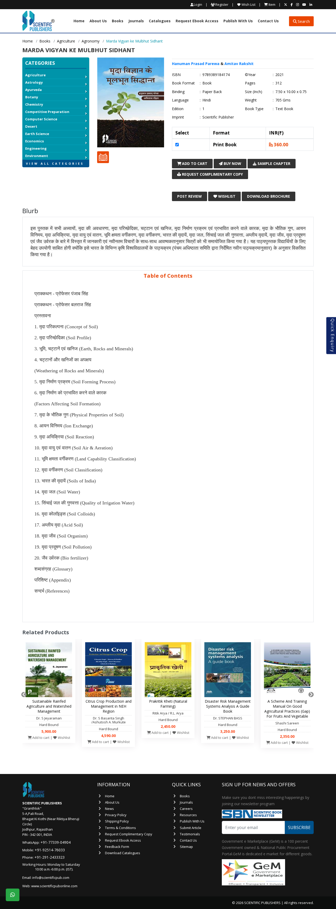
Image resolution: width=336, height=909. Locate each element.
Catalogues (160, 21)
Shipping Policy (117, 821)
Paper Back (212, 92)
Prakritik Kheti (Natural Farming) (168, 704)
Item (271, 4)
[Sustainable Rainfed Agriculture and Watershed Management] (48, 671)
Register (221, 4)
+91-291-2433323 (49, 857)
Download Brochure (268, 196)
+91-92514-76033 (50, 849)
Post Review (189, 196)
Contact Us (268, 21)
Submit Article (190, 827)
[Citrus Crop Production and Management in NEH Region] (108, 671)
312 (278, 83)
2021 (279, 75)
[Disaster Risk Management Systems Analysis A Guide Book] (227, 671)
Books (117, 21)
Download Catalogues (122, 853)
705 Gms (283, 100)
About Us (98, 21)
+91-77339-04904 (55, 842)
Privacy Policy (116, 815)
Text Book (284, 109)
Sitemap (186, 846)
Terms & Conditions (120, 827)
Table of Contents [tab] (168, 275)
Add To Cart (194, 163)
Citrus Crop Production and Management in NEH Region (109, 706)
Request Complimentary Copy (212, 174)
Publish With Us (238, 21)
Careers (186, 808)
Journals (136, 21)
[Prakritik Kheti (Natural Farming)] (168, 671)
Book (207, 83)
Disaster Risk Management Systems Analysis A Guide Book (228, 706)
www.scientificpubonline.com (54, 886)
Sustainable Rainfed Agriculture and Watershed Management (49, 706)
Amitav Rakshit (239, 63)
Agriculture (66, 41)
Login (198, 5)
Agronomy (90, 41)
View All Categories (55, 163)
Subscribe (299, 827)
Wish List (248, 4)
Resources (188, 815)
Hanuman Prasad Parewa (195, 63)
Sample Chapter (273, 163)
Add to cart (40, 737)
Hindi (206, 100)
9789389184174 (216, 75)
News (109, 808)
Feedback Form (117, 846)
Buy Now (232, 163)
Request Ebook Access (197, 21)
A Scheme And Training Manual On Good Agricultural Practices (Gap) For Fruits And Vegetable (287, 709)
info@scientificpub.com (50, 877)
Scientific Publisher (218, 117)
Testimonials (190, 834)
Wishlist (226, 196)
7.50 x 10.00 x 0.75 (291, 92)
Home (79, 21)
